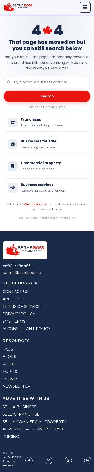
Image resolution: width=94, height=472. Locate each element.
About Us (13, 299)
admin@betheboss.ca (22, 272)
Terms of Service (22, 306)
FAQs (8, 349)
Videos (10, 364)
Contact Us (16, 291)
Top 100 (10, 371)
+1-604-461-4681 (17, 265)
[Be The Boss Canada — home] (25, 251)
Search (47, 96)
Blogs (9, 356)
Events (10, 379)
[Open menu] (85, 7)
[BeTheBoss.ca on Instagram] (68, 460)
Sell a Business (19, 407)
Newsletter (16, 386)
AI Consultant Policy (26, 328)
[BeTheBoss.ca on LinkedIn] (87, 460)
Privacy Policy (19, 313)
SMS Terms (14, 321)
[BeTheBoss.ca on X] (48, 460)
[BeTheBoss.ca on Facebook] (29, 460)
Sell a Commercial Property (34, 421)
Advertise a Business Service (35, 429)
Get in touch (35, 204)
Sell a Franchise (21, 414)
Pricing (11, 436)
